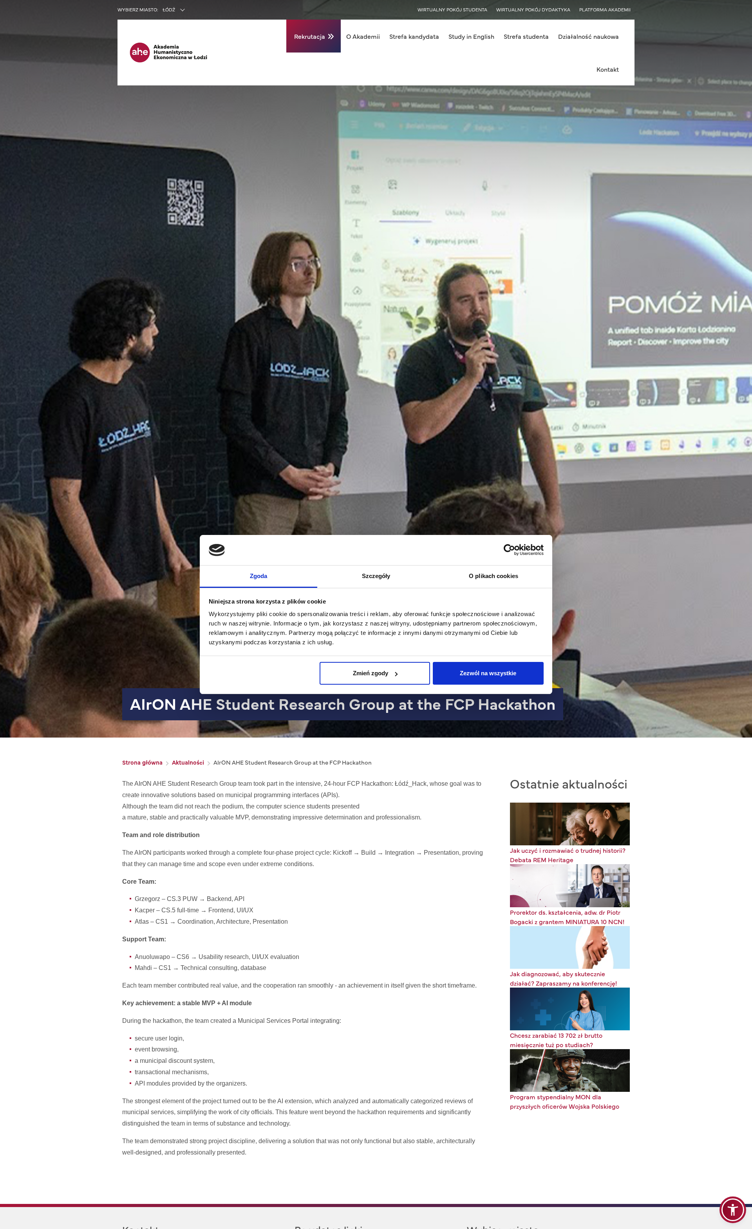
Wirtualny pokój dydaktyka (533, 9)
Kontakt (608, 69)
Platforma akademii (605, 9)
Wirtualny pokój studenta (452, 9)
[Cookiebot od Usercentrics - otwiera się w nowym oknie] (509, 550)
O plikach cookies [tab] (493, 576)
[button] (732, 1209)
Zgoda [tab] (259, 576)
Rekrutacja (309, 36)
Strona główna (142, 762)
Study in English (471, 36)
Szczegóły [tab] (376, 576)
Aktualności (188, 762)
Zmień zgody (370, 673)
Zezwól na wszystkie (488, 673)
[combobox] (190, 10)
